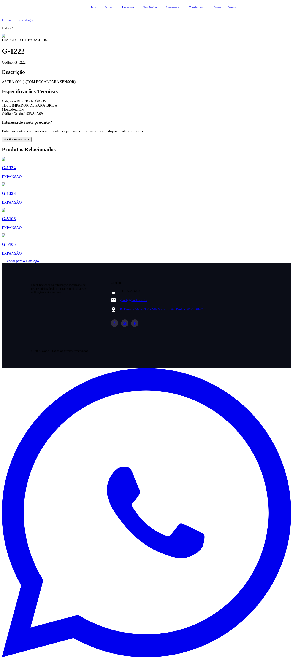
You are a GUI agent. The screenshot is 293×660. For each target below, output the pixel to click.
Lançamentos (128, 7)
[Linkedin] (124, 323)
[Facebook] (134, 323)
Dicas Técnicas (150, 7)
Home (6, 20)
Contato (217, 7)
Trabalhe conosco (197, 7)
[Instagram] (114, 323)
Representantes (172, 7)
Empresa (108, 7)
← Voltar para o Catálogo (20, 261)
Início (93, 7)
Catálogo (232, 7)
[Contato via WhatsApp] (146, 656)
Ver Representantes (17, 139)
